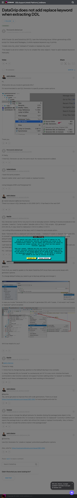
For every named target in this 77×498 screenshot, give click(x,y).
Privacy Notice (34, 251)
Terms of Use (49, 251)
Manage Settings (44, 258)
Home (9, 2)
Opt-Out (51, 254)
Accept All (31, 258)
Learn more (42, 245)
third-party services (25, 253)
